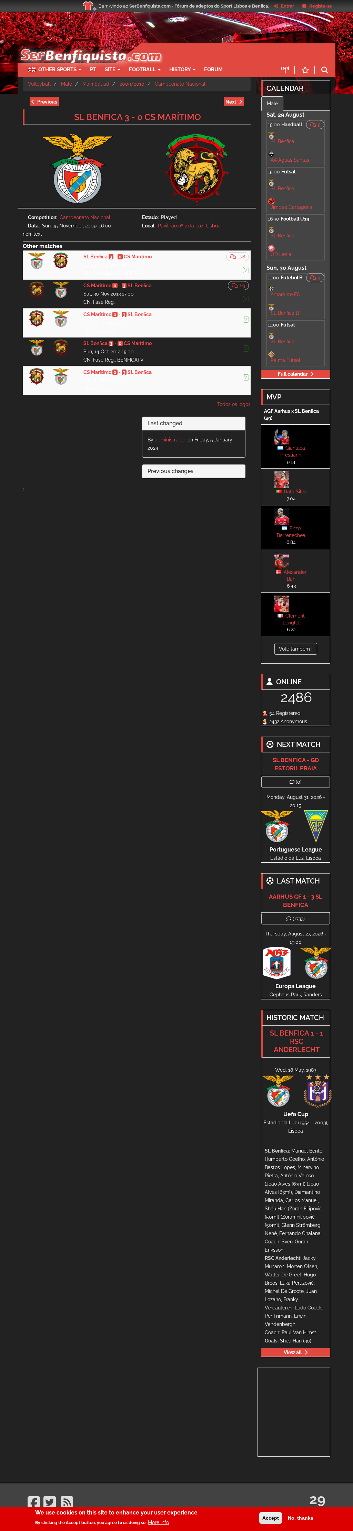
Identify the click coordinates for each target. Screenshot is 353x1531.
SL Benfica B (285, 313)
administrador (170, 439)
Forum (213, 69)
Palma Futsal (285, 360)
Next (230, 102)
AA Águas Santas (290, 160)
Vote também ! (296, 649)
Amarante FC (285, 294)
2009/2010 (132, 84)
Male (66, 84)
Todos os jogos (234, 404)
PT (93, 69)
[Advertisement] (305, 1411)
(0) (299, 782)
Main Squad (95, 84)
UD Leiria (281, 254)
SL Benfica (282, 141)
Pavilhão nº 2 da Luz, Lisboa (189, 225)
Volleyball (39, 84)
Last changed (165, 423)
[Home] (87, 46)
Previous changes (170, 471)
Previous (47, 102)
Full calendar (292, 374)
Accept (270, 1518)
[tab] (193, 423)
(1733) (299, 918)
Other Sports (58, 69)
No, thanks (300, 1518)
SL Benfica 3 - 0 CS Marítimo (137, 117)
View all (293, 1352)
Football (143, 69)
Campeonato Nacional (180, 84)
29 (317, 1499)
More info (158, 1522)
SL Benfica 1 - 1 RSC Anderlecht (296, 1041)
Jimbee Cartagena (291, 207)
